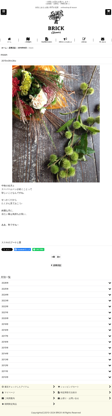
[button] (4, 12)
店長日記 (57, 265)
